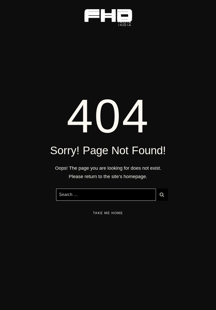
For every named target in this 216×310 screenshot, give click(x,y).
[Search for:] (106, 195)
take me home (108, 213)
